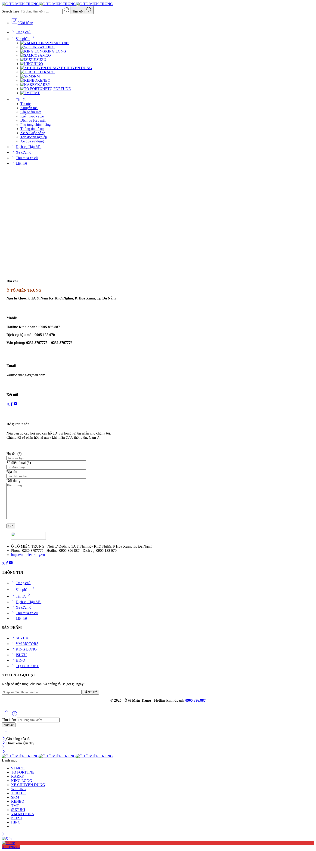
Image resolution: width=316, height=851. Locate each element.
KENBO (43, 80)
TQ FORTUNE (59, 89)
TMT (36, 93)
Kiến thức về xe (32, 116)
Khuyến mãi (29, 108)
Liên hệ (21, 163)
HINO (38, 64)
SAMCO (44, 55)
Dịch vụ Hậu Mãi (28, 147)
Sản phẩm (23, 39)
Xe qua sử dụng (32, 141)
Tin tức (21, 100)
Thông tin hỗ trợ (32, 129)
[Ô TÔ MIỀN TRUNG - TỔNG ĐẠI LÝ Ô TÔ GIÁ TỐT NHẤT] (57, 4)
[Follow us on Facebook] (11, 405)
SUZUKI (23, 638)
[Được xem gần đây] (15, 715)
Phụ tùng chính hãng (35, 124)
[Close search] (6, 734)
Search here (11, 11)
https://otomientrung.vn (28, 555)
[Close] (4, 739)
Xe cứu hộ (23, 152)
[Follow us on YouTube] (15, 405)
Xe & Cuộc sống (32, 133)
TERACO (47, 72)
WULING (47, 47)
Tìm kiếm (79, 11)
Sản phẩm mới (30, 112)
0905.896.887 (195, 700)
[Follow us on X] (8, 405)
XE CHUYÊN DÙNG (75, 68)
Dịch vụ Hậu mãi (33, 120)
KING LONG (55, 51)
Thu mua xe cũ (27, 158)
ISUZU (40, 60)
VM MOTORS (58, 43)
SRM (36, 76)
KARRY (43, 84)
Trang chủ (23, 32)
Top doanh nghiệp (33, 137)
